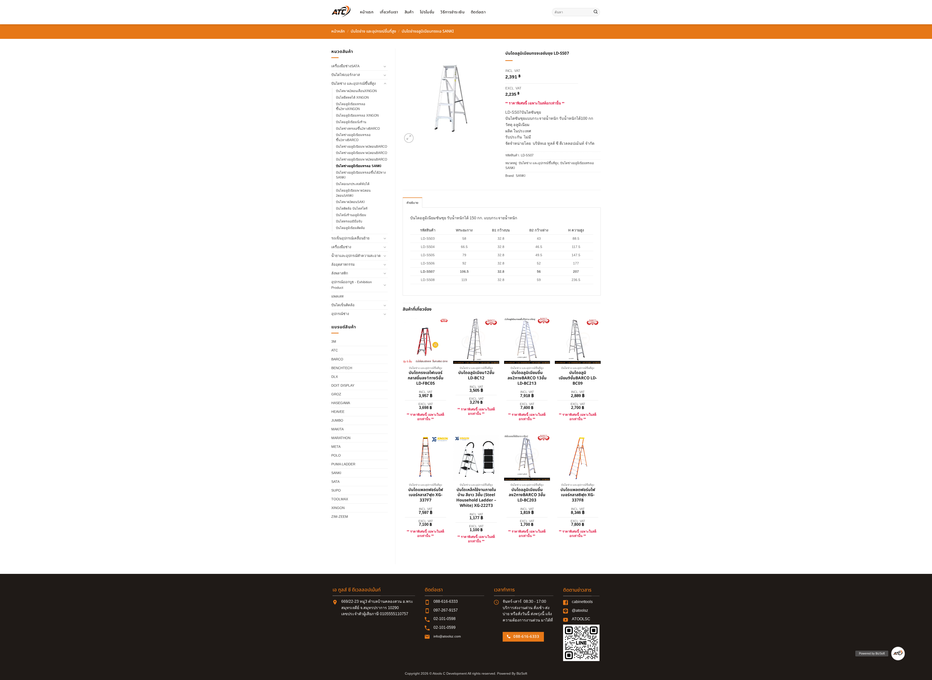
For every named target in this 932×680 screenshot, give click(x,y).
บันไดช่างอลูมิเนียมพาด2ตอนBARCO (361, 159)
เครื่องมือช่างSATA (345, 66)
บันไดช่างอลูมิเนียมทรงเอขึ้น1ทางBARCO (353, 137)
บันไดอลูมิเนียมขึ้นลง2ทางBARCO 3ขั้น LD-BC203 (527, 495)
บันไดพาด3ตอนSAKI (350, 202)
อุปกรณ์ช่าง (340, 314)
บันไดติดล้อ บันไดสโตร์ (351, 208)
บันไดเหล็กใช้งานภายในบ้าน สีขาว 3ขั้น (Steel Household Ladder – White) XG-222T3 (476, 498)
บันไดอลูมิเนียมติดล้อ (350, 228)
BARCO (337, 359)
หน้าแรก (367, 12)
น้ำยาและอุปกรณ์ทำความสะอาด (356, 256)
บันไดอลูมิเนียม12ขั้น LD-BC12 (476, 375)
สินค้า (409, 12)
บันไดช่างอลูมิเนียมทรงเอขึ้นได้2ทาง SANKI (361, 175)
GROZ (336, 394)
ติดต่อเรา (478, 12)
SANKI (336, 473)
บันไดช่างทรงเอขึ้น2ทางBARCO (358, 128)
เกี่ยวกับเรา (389, 12)
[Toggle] (385, 66)
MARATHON (340, 438)
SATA (335, 482)
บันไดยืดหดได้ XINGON (352, 97)
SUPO (336, 490)
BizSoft (521, 673)
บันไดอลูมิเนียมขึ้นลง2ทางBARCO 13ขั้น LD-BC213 (527, 378)
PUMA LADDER (343, 464)
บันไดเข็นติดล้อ (343, 305)
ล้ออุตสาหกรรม (343, 264)
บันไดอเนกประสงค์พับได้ (352, 184)
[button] (409, 138)
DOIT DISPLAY (342, 385)
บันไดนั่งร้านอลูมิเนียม (351, 215)
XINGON (338, 508)
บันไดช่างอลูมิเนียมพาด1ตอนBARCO (361, 153)
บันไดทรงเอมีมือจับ (349, 221)
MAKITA (337, 429)
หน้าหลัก (338, 31)
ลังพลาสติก (339, 273)
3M (333, 341)
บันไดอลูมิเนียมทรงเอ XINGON (357, 115)
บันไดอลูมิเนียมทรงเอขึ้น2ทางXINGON (350, 106)
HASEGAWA (340, 403)
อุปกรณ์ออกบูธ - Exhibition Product (351, 284)
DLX (334, 377)
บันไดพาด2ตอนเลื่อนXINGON (356, 91)
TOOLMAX (339, 499)
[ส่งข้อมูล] (595, 12)
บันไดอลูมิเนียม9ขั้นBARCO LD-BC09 (578, 378)
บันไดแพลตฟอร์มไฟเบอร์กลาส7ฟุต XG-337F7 (425, 495)
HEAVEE (337, 412)
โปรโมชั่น (427, 12)
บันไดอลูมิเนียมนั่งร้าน (351, 122)
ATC (334, 350)
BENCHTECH (341, 368)
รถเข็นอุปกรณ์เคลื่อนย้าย (350, 238)
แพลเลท (337, 296)
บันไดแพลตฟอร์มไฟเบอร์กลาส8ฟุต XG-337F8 (577, 495)
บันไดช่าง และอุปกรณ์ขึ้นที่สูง (373, 31)
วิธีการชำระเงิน (453, 12)
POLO (336, 455)
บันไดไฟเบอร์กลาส (345, 75)
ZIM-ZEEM (339, 516)
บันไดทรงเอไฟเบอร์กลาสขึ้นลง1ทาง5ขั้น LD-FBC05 (425, 378)
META (336, 447)
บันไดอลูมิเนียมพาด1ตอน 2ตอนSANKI (353, 193)
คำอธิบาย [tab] (413, 202)
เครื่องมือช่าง (341, 247)
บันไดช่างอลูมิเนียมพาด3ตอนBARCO (361, 146)
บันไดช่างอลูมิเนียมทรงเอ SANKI (428, 31)
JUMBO (337, 420)
